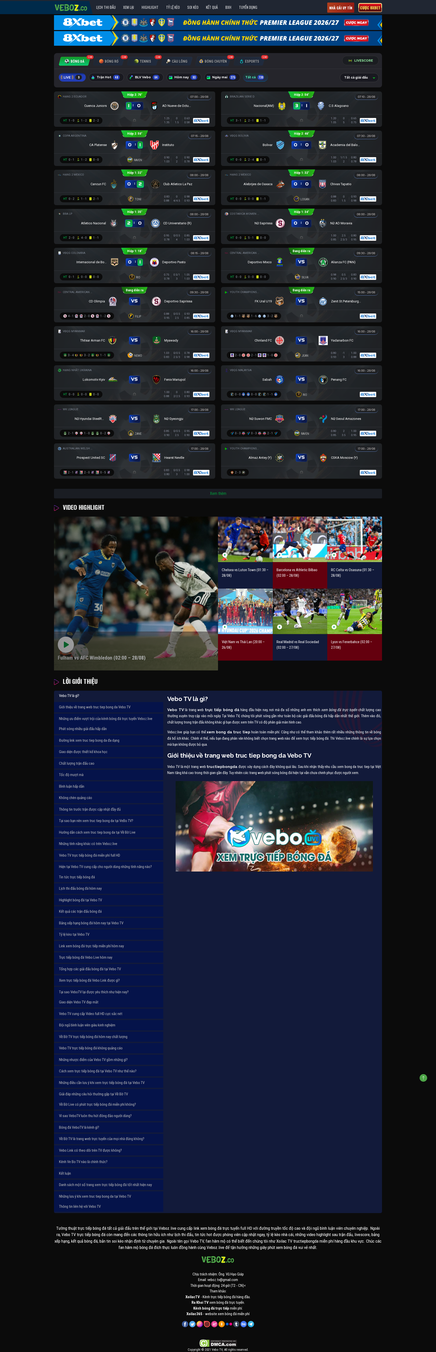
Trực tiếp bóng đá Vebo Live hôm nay (85, 957)
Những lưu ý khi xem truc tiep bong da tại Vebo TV (95, 1196)
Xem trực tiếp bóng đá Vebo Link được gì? (89, 980)
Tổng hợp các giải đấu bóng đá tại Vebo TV (90, 969)
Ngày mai (223, 77)
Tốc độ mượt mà (71, 774)
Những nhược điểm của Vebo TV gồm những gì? (93, 1059)
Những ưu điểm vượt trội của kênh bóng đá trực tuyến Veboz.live (105, 718)
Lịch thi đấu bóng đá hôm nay (80, 888)
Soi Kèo (192, 7)
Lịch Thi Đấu (106, 7)
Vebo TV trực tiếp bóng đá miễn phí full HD (89, 855)
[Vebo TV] (71, 7)
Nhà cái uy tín (340, 7)
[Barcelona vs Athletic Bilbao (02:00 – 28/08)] (300, 539)
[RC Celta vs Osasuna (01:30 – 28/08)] (354, 539)
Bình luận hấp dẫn (71, 786)
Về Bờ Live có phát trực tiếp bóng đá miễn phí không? (97, 1104)
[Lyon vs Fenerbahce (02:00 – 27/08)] (354, 611)
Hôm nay (185, 77)
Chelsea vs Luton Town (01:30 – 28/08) (245, 573)
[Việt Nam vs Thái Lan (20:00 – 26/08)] (245, 611)
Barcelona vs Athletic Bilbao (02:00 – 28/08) (297, 573)
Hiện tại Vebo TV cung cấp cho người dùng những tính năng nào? (105, 866)
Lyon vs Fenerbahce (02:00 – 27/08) (351, 645)
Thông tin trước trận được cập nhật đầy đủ (90, 809)
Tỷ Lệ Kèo (173, 7)
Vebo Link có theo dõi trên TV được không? (90, 1150)
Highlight (150, 7)
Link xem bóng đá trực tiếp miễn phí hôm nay (91, 946)
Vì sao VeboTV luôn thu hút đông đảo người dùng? (95, 1116)
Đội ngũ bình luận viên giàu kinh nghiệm (87, 1025)
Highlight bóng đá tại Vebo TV (80, 900)
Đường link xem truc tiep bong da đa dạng (89, 740)
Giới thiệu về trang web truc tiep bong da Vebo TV (94, 707)
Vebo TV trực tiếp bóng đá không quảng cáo (91, 1048)
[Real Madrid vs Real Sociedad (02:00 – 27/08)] (300, 611)
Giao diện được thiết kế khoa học (83, 752)
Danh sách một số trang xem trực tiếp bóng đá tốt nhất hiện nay (105, 1184)
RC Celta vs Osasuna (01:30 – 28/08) (352, 573)
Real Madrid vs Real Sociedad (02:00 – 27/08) (298, 645)
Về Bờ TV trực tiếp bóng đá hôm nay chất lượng (93, 1036)
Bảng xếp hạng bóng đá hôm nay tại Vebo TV (91, 923)
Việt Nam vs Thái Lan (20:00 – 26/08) (243, 645)
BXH (228, 7)
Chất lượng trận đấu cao (76, 763)
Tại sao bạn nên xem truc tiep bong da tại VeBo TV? (96, 820)
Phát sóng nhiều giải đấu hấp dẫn (83, 729)
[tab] (74, 61)
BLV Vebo (146, 77)
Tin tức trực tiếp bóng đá (77, 877)
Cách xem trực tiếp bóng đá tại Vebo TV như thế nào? (98, 1071)
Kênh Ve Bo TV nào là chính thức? (83, 1162)
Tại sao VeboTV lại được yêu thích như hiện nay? (94, 992)
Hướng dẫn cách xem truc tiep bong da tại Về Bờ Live (97, 832)
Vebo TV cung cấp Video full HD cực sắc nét (90, 1013)
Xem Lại (128, 7)
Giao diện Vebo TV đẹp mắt (78, 1002)
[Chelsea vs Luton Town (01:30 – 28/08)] (245, 539)
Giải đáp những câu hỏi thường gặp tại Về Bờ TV (93, 1094)
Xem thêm (218, 493)
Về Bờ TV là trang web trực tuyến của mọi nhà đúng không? (101, 1139)
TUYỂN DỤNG (248, 7)
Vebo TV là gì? (69, 695)
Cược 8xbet (370, 7)
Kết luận (65, 1173)
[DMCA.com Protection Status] (218, 1343)
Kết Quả (212, 7)
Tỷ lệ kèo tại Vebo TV (74, 934)
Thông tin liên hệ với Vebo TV (80, 1206)
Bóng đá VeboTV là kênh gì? (79, 1127)
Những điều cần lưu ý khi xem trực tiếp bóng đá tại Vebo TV (102, 1082)
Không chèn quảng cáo (75, 797)
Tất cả (254, 77)
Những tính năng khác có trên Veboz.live (88, 843)
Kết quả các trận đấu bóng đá (80, 911)
